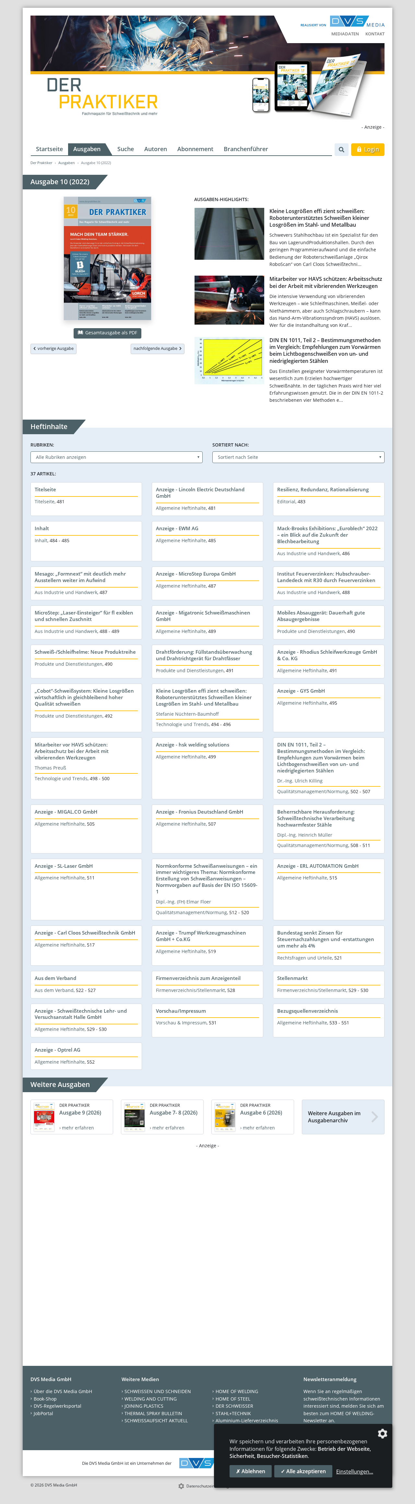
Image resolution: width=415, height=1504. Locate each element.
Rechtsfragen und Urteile (304, 958)
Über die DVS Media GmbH (63, 1391)
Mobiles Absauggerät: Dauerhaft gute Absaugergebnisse (321, 615)
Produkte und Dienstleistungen (311, 631)
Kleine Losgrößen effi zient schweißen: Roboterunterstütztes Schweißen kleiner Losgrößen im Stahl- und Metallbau (319, 218)
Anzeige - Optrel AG (57, 1049)
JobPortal (43, 1413)
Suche (125, 149)
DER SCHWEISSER (234, 1406)
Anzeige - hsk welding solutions (192, 744)
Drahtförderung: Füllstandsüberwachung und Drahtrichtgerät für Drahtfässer (204, 655)
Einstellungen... (354, 1471)
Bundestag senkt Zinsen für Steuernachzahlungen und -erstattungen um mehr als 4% (325, 939)
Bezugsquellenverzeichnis (307, 1011)
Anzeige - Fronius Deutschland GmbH (199, 811)
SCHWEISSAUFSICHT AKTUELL (156, 1420)
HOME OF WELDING (237, 1391)
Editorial (286, 501)
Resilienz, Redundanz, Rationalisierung (323, 489)
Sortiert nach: (230, 445)
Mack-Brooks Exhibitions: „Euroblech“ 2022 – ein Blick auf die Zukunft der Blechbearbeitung (327, 534)
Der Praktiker (41, 162)
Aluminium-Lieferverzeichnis (247, 1420)
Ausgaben (87, 149)
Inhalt (42, 528)
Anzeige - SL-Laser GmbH (64, 866)
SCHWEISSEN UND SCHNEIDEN (157, 1391)
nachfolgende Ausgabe (156, 348)
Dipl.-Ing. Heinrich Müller (304, 835)
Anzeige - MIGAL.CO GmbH (66, 811)
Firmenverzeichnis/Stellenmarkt (190, 990)
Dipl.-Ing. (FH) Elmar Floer (183, 902)
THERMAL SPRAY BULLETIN (153, 1413)
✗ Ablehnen (250, 1471)
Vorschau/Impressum (181, 1011)
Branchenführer (246, 149)
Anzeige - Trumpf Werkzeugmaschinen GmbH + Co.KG (201, 935)
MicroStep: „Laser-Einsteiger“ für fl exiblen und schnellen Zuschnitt (84, 615)
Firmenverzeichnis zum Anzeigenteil (198, 978)
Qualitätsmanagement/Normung (312, 791)
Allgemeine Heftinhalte (181, 508)
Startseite (49, 149)
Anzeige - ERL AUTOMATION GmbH (318, 866)
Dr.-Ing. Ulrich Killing (300, 781)
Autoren (155, 149)
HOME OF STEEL (233, 1399)
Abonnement (195, 149)
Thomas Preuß (50, 768)
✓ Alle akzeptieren (303, 1471)
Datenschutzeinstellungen (209, 1486)
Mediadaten (345, 34)
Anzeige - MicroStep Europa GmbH (196, 573)
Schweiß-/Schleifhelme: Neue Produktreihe (85, 652)
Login (370, 149)
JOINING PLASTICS (143, 1406)
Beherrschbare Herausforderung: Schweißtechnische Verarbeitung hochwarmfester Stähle (316, 818)
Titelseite (45, 489)
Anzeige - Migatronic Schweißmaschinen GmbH (203, 615)
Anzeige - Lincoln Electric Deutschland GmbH (200, 492)
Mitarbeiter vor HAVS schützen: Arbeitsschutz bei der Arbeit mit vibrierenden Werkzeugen (325, 282)
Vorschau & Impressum (181, 1023)
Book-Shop (45, 1399)
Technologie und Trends (182, 724)
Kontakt (375, 34)
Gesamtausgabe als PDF (110, 332)
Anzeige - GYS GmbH (301, 690)
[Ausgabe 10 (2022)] (107, 260)
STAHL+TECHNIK (233, 1413)
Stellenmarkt (292, 978)
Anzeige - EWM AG (177, 528)
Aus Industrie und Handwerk (308, 553)
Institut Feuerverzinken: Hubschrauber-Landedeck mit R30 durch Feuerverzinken (326, 576)
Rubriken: (42, 445)
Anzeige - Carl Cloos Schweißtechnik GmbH (85, 932)
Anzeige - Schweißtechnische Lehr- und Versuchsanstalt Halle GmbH (81, 1014)
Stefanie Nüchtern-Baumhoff (187, 714)
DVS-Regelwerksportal (57, 1406)
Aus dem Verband (55, 978)
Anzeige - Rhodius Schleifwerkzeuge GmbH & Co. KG (327, 655)
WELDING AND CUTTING (150, 1399)
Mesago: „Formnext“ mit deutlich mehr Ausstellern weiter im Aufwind (80, 576)
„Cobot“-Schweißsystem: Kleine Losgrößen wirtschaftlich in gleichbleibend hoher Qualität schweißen (84, 697)
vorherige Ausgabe (55, 348)
